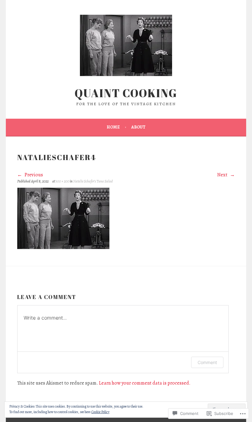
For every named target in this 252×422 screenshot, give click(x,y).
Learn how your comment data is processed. (145, 383)
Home (113, 127)
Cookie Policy (100, 411)
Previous (33, 174)
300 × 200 (62, 181)
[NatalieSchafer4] (63, 247)
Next (222, 174)
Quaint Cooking (126, 93)
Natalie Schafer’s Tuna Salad (93, 181)
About (138, 127)
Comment (207, 362)
